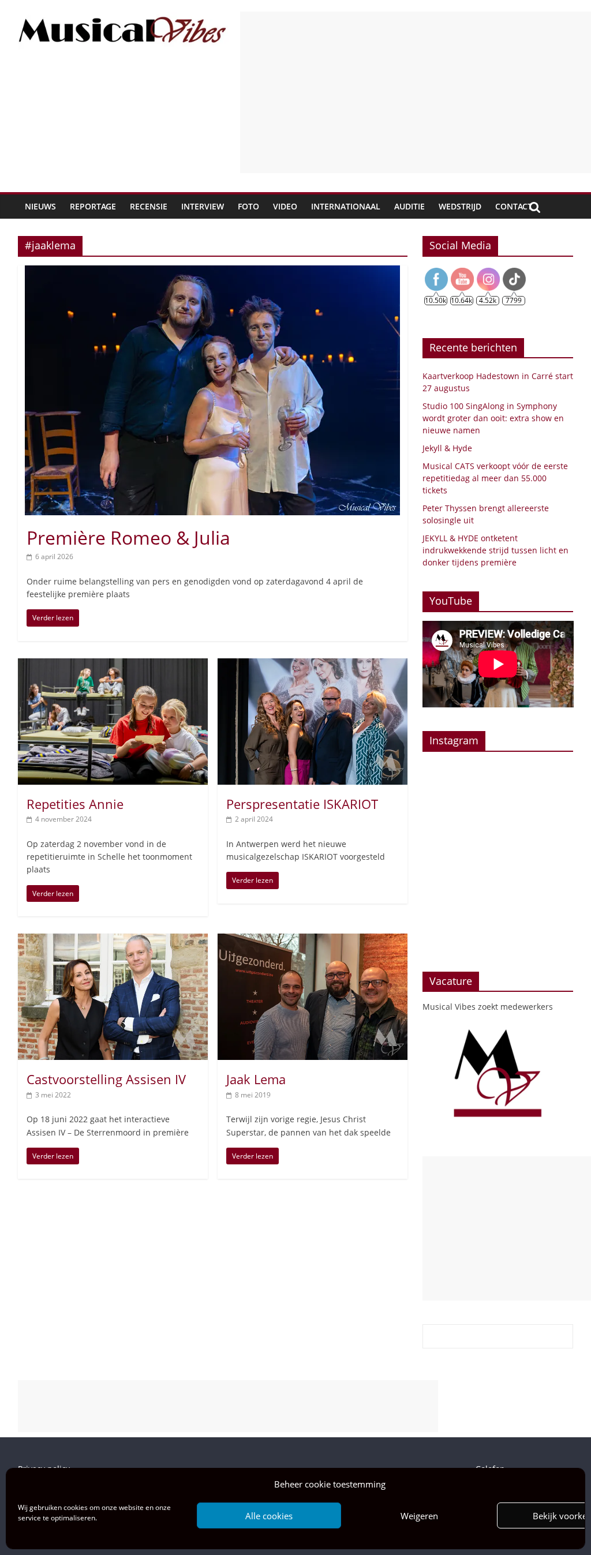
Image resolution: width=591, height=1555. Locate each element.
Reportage (93, 206)
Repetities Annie (75, 803)
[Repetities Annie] (113, 665)
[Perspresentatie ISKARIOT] (312, 665)
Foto (248, 206)
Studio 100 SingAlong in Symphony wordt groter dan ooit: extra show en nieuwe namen (493, 418)
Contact (513, 206)
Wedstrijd (460, 206)
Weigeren (419, 1516)
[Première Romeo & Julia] (212, 272)
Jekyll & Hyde (447, 448)
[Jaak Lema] (312, 940)
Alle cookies (269, 1516)
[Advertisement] (415, 92)
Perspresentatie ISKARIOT (302, 803)
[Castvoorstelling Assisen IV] (113, 940)
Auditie (409, 206)
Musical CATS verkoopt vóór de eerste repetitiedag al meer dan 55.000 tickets (495, 478)
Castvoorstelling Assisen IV (106, 1079)
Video (285, 206)
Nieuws (40, 206)
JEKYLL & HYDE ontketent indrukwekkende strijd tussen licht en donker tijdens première (495, 550)
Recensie (148, 206)
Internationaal (345, 206)
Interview (202, 206)
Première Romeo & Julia (128, 537)
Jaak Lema (256, 1079)
